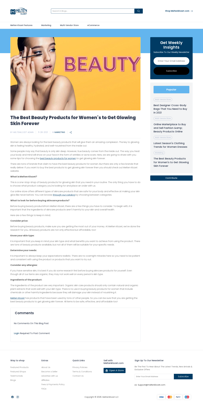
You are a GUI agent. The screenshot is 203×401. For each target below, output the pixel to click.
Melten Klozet (17, 298)
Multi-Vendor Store (69, 25)
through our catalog (64, 194)
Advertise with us (49, 375)
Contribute (171, 178)
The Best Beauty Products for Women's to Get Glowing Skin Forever (171, 162)
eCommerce (93, 25)
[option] (75, 73)
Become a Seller (49, 371)
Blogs (13, 380)
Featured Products (19, 367)
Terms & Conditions (82, 371)
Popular (171, 89)
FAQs (43, 388)
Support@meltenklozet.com (151, 384)
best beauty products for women (58, 158)
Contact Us (78, 375)
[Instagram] (18, 397)
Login (17, 333)
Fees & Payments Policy (53, 384)
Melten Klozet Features (21, 25)
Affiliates (45, 380)
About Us (45, 367)
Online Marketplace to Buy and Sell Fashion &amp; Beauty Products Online (170, 128)
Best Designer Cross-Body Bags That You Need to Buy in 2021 (170, 109)
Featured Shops (18, 371)
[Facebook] (12, 397)
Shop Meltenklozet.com (177, 11)
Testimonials (16, 375)
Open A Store (116, 370)
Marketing (46, 25)
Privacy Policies (79, 367)
